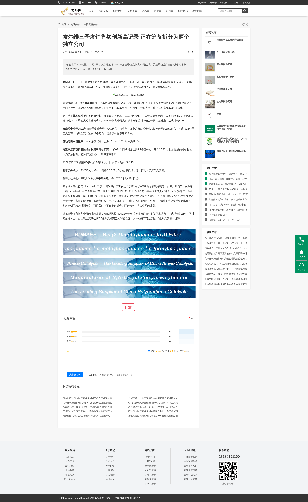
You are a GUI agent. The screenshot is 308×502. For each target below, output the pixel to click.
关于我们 (110, 456)
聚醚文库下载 (190, 470)
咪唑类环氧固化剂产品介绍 (230, 39)
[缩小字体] (193, 52)
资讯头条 (75, 24)
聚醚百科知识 (190, 465)
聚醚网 (69, 7)
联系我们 (235, 2)
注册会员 (213, 2)
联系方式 (110, 461)
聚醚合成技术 (190, 474)
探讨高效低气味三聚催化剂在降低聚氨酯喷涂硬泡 (87, 411)
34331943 (86, 2)
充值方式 (69, 456)
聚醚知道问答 (190, 479)
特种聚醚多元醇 (224, 89)
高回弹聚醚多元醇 (226, 76)
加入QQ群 (119, 2)
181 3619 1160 (68, 2)
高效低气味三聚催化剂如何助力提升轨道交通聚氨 (87, 402)
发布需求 (69, 461)
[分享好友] (247, 24)
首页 (64, 24)
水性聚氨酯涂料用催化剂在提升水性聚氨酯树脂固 (153, 415)
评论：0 (99, 52)
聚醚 (219, 114)
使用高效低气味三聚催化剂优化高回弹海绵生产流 (153, 402)
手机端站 (69, 474)
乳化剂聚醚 (150, 470)
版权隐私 (110, 470)
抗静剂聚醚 (150, 474)
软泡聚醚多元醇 (224, 101)
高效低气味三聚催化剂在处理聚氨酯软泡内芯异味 (87, 407)
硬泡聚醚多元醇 (224, 64)
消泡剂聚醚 (150, 483)
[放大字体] (189, 52)
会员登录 (202, 2)
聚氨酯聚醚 (150, 465)
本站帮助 (69, 470)
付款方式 (224, 2)
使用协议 (110, 465)
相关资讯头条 (71, 387)
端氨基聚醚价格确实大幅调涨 (231, 151)
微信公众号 (69, 479)
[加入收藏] (243, 24)
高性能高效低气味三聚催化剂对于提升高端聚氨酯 (87, 398)
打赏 (128, 307)
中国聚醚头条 (91, 24)
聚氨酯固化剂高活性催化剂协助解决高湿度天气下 (87, 415)
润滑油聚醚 (150, 479)
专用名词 (150, 456)
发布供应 (69, 465)
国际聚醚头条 (190, 456)
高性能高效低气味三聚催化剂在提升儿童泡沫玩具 (153, 407)
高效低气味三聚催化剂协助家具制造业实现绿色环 (153, 411)
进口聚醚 (150, 461)
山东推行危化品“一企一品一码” (225, 220)
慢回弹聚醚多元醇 (226, 52)
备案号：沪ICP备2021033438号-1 (123, 498)
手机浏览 (246, 2)
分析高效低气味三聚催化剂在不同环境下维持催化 (153, 398)
